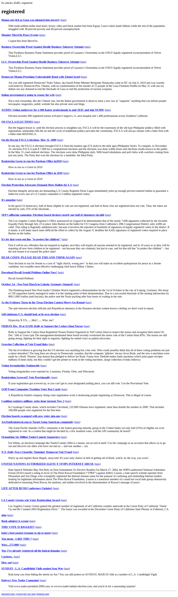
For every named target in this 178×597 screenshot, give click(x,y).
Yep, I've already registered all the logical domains (30, 550)
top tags (31, 593)
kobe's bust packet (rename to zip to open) (26, 532)
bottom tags (43, 593)
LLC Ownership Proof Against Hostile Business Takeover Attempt (40, 61)
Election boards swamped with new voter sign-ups (30, 416)
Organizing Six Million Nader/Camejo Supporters (30, 437)
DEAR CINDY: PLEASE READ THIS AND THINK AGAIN (38, 257)
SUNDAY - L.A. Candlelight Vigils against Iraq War (32, 568)
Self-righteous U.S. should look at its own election (30, 314)
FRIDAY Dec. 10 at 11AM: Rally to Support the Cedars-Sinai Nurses (42, 326)
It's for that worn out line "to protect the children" (31, 239)
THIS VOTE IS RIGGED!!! (18, 527)
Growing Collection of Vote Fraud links (24, 344)
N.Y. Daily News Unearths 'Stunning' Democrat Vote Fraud (36, 452)
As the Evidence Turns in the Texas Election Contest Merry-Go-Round (43, 302)
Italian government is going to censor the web (28, 94)
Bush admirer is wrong (15, 521)
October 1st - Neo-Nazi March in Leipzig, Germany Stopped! (37, 284)
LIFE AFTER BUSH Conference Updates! (26, 488)
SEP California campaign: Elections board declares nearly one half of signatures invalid (52, 214)
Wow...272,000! (10, 544)
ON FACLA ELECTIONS (17, 121)
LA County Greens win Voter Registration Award (30, 500)
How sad (6, 562)
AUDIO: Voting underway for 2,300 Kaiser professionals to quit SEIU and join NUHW (52, 109)
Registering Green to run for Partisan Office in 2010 (31, 173)
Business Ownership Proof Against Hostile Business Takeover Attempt (42, 46)
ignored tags (8, 593)
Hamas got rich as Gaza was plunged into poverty (30, 19)
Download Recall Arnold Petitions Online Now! (29, 272)
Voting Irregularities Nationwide (20, 365)
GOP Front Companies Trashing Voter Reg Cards (30, 389)
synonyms (21, 593)
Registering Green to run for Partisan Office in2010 (31, 161)
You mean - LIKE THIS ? (16, 538)
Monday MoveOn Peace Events (19, 34)
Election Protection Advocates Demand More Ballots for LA (36, 184)
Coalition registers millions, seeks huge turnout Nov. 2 (32, 401)
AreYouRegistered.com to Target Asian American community (37, 422)
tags (63, 19)
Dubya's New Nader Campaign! (20, 580)
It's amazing (8, 199)
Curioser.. (7, 556)
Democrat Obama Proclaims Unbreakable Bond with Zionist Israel (40, 76)
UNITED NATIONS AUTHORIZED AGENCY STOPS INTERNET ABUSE (47, 463)
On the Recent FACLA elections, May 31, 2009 (28, 139)
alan (3, 515)
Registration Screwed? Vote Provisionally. (26, 377)
